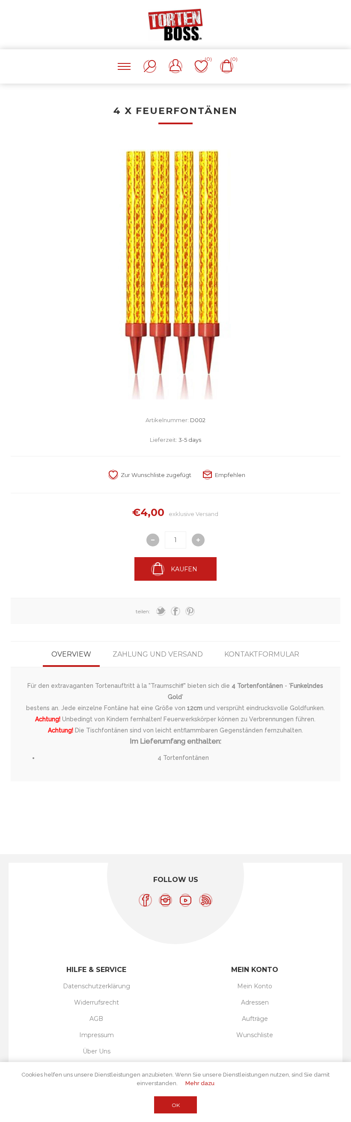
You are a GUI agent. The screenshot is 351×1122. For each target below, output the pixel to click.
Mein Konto (254, 986)
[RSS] (205, 900)
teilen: (143, 611)
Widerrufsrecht (96, 1002)
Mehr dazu (199, 1083)
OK (176, 1105)
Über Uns (96, 1051)
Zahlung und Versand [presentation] (158, 654)
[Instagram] (165, 900)
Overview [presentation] (71, 654)
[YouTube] (185, 900)
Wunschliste (254, 1035)
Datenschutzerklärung (96, 986)
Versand (207, 513)
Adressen (255, 1002)
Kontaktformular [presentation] (261, 654)
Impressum (96, 1035)
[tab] (71, 654)
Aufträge (255, 1019)
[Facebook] (145, 900)
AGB (96, 1019)
